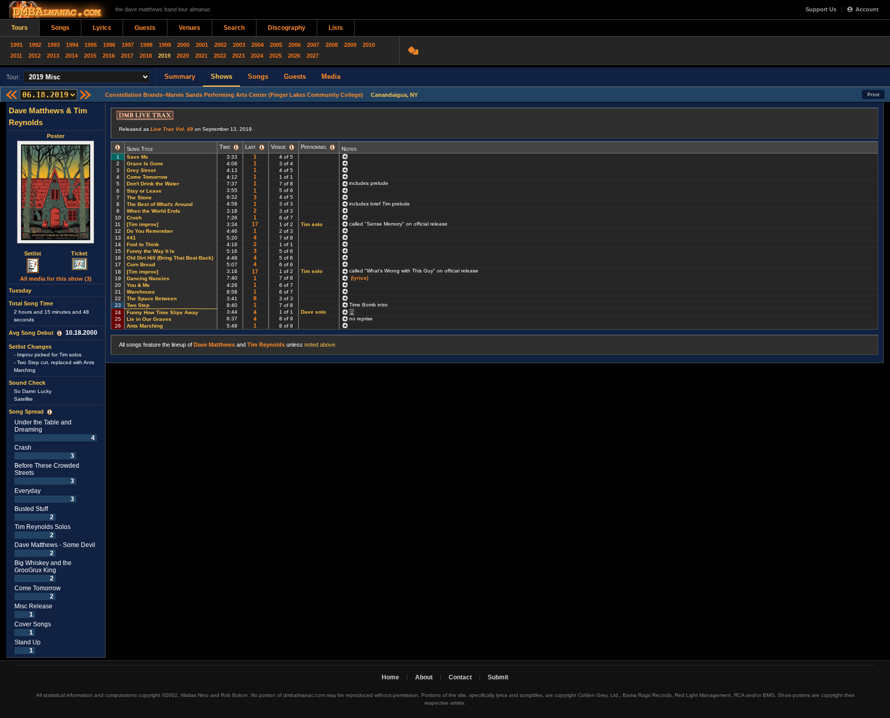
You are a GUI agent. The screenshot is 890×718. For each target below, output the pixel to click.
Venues (189, 27)
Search (234, 27)
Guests (145, 27)
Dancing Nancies (148, 278)
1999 (165, 45)
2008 (332, 45)
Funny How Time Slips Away (162, 312)
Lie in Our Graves (149, 319)
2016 (108, 56)
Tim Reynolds (266, 344)
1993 (53, 45)
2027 (312, 56)
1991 (16, 45)
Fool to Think (143, 244)
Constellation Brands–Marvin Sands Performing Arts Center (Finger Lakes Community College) (234, 95)
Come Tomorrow (147, 177)
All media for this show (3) (56, 279)
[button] (59, 333)
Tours (19, 27)
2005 (276, 45)
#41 (131, 238)
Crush (134, 217)
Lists (336, 27)
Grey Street (141, 170)
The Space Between (152, 298)
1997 (128, 45)
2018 (146, 56)
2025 (275, 56)
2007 (313, 45)
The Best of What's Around (160, 204)
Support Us (821, 9)
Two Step (138, 305)
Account (867, 9)
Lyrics (102, 27)
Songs (60, 27)
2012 (34, 56)
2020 (183, 56)
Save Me (137, 157)
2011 (16, 56)
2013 (53, 56)
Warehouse (141, 292)
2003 (239, 45)
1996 (109, 45)
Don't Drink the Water (153, 183)
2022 (220, 56)
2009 (350, 45)
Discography (286, 27)
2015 (90, 56)
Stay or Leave (144, 191)
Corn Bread (141, 264)
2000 (183, 45)
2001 (202, 45)
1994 (72, 45)
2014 (71, 56)
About (424, 677)
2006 (294, 45)
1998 (146, 45)
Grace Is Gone (145, 163)
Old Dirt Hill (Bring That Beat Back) (170, 258)
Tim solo (311, 224)
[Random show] (414, 50)
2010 (369, 45)
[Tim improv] (142, 224)
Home (390, 677)
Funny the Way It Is (151, 251)
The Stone (139, 197)
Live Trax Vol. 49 (171, 129)
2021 (201, 56)
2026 (294, 56)
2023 (238, 56)
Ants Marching (145, 326)
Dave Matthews (214, 344)
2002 (220, 45)
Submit (498, 677)
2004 (257, 45)
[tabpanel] (56, 380)
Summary (179, 76)
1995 (90, 45)
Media (330, 76)
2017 (127, 56)
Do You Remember (150, 231)
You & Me (138, 285)
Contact (460, 677)
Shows (221, 76)
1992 (35, 45)
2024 (257, 56)
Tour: (13, 77)
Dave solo (313, 312)
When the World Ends (153, 211)
